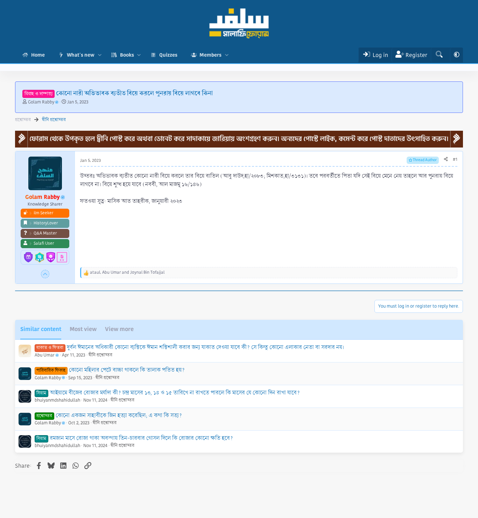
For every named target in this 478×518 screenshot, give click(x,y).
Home (38, 55)
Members (210, 55)
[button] (99, 55)
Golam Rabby (41, 102)
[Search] (439, 55)
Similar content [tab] (40, 329)
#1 (455, 160)
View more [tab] (119, 329)
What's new (80, 55)
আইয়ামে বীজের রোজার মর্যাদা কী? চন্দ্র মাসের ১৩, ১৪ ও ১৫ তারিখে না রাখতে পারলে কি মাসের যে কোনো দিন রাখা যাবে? (175, 393)
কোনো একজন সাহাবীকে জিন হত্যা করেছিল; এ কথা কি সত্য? (119, 415)
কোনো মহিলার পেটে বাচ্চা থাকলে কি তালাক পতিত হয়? (127, 370)
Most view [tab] (83, 329)
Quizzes (168, 55)
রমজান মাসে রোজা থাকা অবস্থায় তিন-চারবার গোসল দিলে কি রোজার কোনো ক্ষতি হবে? (141, 438)
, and (127, 272)
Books (127, 55)
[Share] (445, 160)
